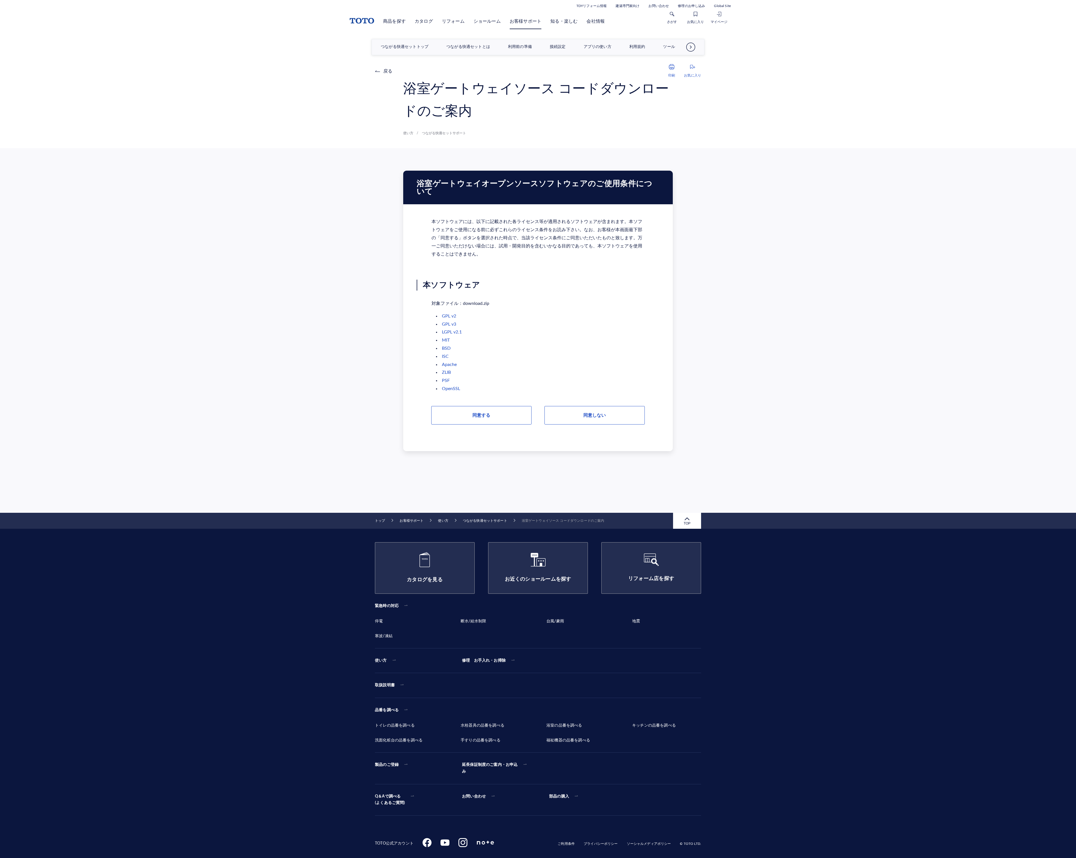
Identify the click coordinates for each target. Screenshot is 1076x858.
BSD (446, 348)
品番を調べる (387, 710)
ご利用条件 (566, 843)
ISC (445, 356)
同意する (481, 415)
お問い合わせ (658, 6)
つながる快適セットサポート (485, 520)
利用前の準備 (520, 47)
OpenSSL (451, 388)
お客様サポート (525, 21)
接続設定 (558, 47)
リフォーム (453, 21)
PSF (446, 380)
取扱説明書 (385, 685)
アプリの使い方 (597, 47)
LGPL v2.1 (452, 332)
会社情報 (595, 21)
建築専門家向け (627, 6)
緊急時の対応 (387, 606)
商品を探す (394, 21)
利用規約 (637, 47)
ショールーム (487, 21)
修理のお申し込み (691, 6)
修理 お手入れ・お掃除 (484, 660)
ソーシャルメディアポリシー (649, 843)
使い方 (443, 520)
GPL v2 (449, 316)
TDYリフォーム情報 (591, 6)
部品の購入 (559, 796)
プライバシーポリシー (601, 843)
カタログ (424, 21)
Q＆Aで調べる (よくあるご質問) (390, 799)
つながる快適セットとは (468, 47)
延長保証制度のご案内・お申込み (490, 768)
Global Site (722, 6)
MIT (446, 340)
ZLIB (446, 372)
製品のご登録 (387, 765)
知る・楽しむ (564, 21)
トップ (380, 520)
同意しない (594, 415)
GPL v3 (449, 324)
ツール (669, 47)
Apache (449, 364)
